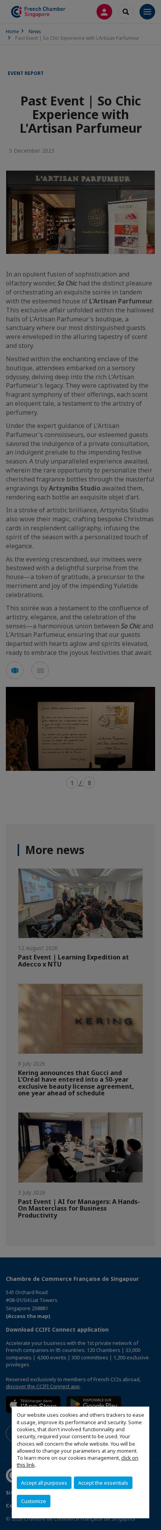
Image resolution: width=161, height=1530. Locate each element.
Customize (33, 1501)
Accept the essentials (103, 1482)
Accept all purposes (44, 1482)
